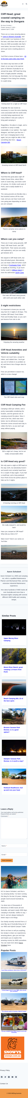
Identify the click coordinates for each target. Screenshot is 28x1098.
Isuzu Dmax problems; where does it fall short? (14, 970)
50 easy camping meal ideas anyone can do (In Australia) (14, 1032)
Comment (5, 816)
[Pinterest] (16, 1077)
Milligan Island (17, 270)
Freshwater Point (15, 265)
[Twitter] (5, 1077)
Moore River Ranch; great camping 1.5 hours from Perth (13, 669)
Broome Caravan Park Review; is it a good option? (12, 730)
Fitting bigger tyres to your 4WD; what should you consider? (14, 991)
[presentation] (14, 627)
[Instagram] (8, 1077)
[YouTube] (12, 1077)
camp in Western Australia (12, 36)
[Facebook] (1, 1077)
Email (4, 854)
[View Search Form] (26, 4)
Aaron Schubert (7, 25)
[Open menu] (22, 4)
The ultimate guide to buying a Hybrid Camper (14, 1011)
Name (4, 846)
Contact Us (4, 1083)
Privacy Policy (5, 1070)
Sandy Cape (19, 272)
